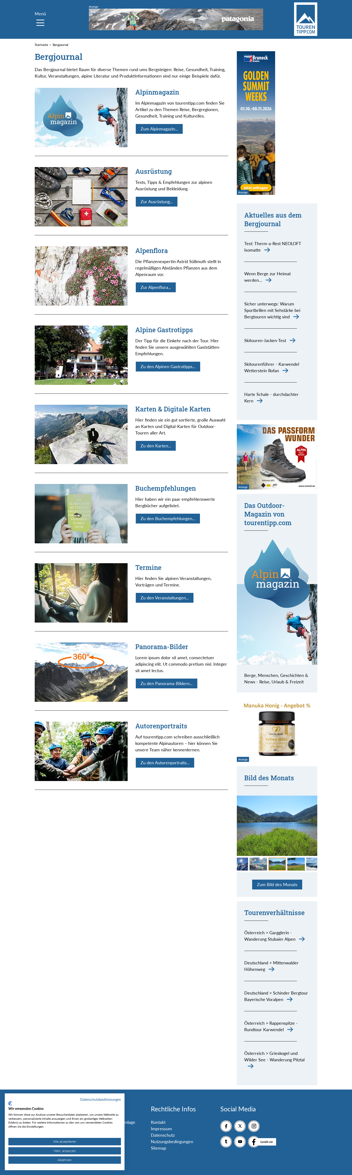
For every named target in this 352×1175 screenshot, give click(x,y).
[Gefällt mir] (254, 1141)
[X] (240, 1126)
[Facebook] (226, 1126)
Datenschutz (163, 1135)
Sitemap (158, 1148)
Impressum (161, 1128)
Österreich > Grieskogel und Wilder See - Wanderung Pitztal (274, 1056)
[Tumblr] (226, 1141)
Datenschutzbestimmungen (100, 1099)
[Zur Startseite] (305, 19)
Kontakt (158, 1122)
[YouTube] (240, 1141)
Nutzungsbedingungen (172, 1141)
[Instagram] (254, 1126)
